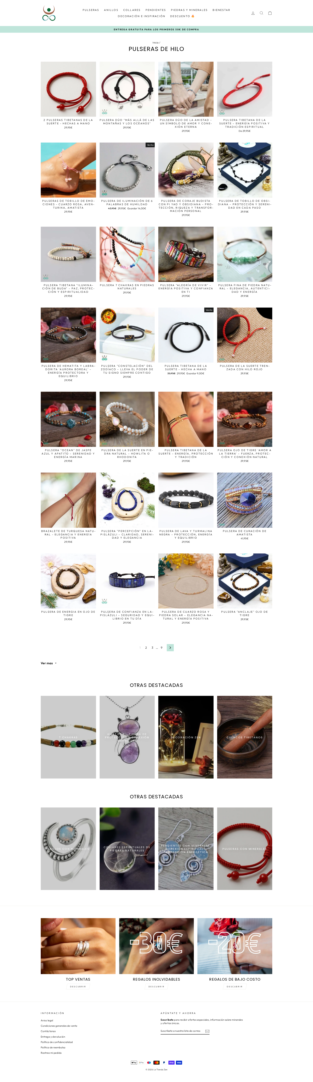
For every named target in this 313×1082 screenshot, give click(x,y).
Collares (132, 10)
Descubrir (78, 986)
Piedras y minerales (189, 10)
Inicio (156, 42)
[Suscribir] (207, 1031)
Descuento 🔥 (182, 16)
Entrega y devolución (53, 1036)
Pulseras (91, 10)
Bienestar (221, 10)
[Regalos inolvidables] (156, 946)
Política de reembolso (53, 1047)
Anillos (111, 10)
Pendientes (156, 10)
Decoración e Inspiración (141, 16)
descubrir (156, 986)
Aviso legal (47, 1020)
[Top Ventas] (78, 946)
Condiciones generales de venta (59, 1025)
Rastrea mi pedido (51, 1052)
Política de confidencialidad (57, 1042)
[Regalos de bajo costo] (234, 946)
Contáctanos (48, 1031)
